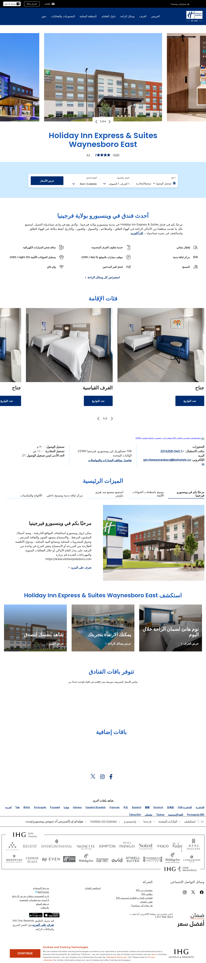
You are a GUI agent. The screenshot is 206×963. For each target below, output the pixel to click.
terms (154, 954)
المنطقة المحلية (88, 16)
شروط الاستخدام (41, 888)
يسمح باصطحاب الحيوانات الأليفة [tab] (148, 493)
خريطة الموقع (42, 903)
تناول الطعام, (108, 16)
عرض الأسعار (47, 180)
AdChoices (43, 892)
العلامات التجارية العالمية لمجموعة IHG (134, 898)
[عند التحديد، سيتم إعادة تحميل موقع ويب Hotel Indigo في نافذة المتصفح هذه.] (127, 845)
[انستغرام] (185, 892)
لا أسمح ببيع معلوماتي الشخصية (34, 900)
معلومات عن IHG (144, 890)
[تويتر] (193, 892)
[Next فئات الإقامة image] (111, 418)
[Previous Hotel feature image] (97, 121)
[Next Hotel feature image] (109, 121)
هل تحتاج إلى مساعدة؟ (180, 4)
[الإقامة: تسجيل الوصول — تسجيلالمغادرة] (155, 183)
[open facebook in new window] (112, 777)
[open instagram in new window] (104, 777)
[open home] (201, 821)
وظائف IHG (147, 894)
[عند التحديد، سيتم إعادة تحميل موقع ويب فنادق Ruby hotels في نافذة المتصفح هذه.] (177, 845)
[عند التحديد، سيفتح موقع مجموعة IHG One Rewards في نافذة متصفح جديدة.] (180, 869)
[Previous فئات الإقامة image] (98, 418)
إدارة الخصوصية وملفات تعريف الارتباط (30, 896)
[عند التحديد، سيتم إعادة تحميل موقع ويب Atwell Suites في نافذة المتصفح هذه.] (133, 859)
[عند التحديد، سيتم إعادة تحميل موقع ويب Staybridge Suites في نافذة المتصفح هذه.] (152, 859)
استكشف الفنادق (93, 888)
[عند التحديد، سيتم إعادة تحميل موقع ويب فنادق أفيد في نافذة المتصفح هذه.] (117, 859)
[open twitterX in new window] (94, 777)
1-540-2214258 (171, 451)
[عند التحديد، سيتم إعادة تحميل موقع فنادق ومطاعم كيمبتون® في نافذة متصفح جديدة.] (107, 845)
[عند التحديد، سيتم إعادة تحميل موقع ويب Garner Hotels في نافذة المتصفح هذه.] (102, 859)
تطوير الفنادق (146, 901)
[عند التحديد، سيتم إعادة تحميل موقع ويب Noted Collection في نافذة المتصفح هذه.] (145, 845)
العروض (155, 16)
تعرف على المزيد (81, 567)
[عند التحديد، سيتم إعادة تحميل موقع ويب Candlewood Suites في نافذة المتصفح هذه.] (191, 859)
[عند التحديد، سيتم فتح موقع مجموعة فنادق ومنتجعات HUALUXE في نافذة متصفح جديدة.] (193, 845)
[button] (12, 4)
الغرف (142, 16)
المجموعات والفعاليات (63, 16)
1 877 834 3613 (164, 917)
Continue (25, 953)
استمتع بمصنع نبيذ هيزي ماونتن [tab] (109, 493)
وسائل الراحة (127, 16)
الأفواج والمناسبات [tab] (31, 495)
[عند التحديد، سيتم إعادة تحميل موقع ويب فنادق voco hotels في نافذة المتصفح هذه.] (163, 845)
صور (43, 16)
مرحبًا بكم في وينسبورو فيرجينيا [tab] (190, 493)
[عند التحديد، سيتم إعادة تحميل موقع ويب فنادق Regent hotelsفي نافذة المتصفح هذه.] (30, 845)
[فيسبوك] (201, 892)
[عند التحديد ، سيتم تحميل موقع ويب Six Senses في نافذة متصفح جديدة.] (12, 845)
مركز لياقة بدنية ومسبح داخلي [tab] (65, 495)
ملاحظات (45, 907)
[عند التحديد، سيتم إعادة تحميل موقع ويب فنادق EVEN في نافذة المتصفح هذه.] (51, 859)
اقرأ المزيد (137, 233)
